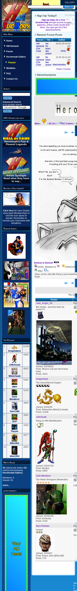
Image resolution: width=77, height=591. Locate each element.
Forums (67, 69)
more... (6, 485)
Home (9, 41)
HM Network (12, 46)
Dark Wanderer (14, 397)
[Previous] (72, 132)
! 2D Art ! (52, 123)
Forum (9, 51)
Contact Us (12, 79)
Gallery (70, 2)
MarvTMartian (42, 526)
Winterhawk (15, 376)
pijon (14, 386)
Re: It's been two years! (48, 48)
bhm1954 (14, 456)
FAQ (8, 73)
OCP (14, 421)
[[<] (66, 132)
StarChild (14, 411)
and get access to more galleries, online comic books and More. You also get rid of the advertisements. (53, 25)
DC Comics (68, 123)
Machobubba (59, 64)
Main (37, 123)
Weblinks (11, 68)
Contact (70, 24)
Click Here (8, 210)
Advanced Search (12, 102)
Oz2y (63, 51)
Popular (12, 62)
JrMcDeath (14, 365)
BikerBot (14, 443)
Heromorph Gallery (16, 57)
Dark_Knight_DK (44, 303)
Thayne (14, 431)
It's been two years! (48, 61)
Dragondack (14, 351)
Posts (59, 69)
